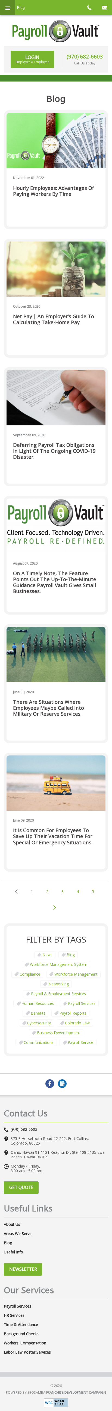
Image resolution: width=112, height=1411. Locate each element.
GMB (62, 1083)
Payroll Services (81, 1003)
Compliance (30, 974)
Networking (58, 983)
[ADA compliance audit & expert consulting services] (56, 1402)
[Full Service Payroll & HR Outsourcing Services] (56, 31)
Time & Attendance (21, 1325)
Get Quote (21, 1187)
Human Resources (37, 1003)
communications (39, 1042)
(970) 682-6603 (85, 56)
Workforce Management (76, 974)
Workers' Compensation (25, 1343)
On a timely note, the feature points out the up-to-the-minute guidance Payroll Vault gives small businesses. (54, 582)
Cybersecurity (39, 1022)
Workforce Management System (58, 964)
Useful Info (13, 1252)
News (47, 954)
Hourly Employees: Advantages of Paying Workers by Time (53, 191)
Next (54, 907)
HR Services (14, 1315)
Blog (71, 954)
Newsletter (23, 1269)
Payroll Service (80, 1042)
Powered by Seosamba (56, 1392)
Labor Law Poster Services (27, 1352)
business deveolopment (58, 1032)
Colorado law (77, 1022)
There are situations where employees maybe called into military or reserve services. (48, 708)
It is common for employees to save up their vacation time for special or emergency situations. (52, 836)
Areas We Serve (18, 1234)
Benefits (38, 1013)
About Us (12, 1224)
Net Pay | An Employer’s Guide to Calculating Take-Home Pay (53, 319)
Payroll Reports (73, 1013)
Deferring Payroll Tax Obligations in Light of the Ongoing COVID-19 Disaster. (54, 451)
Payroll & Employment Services (58, 993)
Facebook (49, 1083)
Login (32, 59)
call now (89, 7)
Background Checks (21, 1334)
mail (104, 7)
